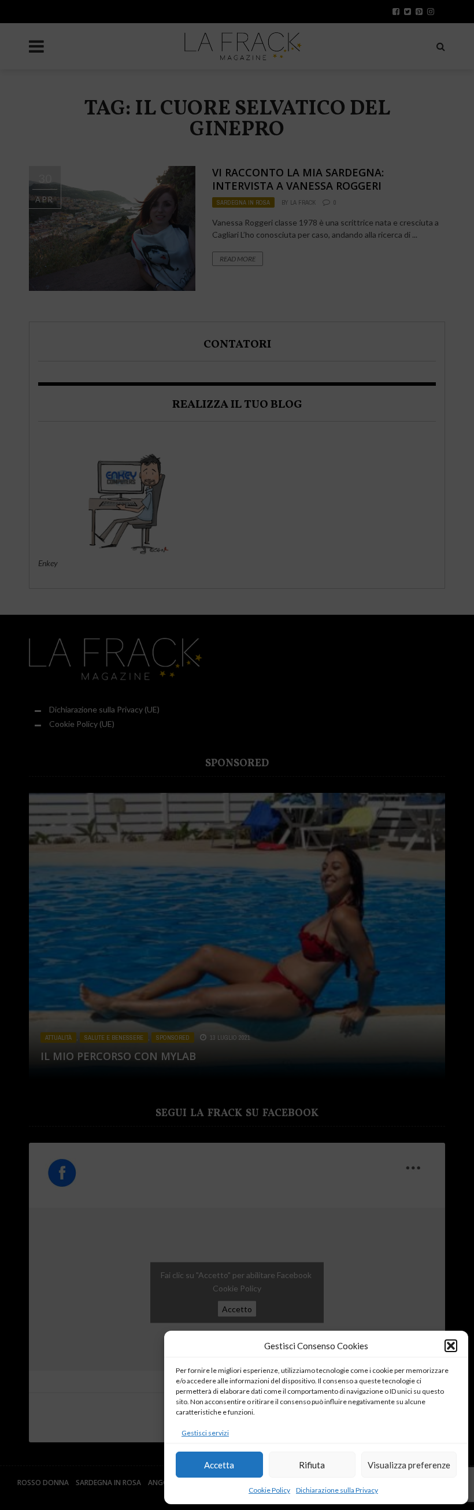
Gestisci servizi (205, 1432)
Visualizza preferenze (409, 1465)
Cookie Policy (269, 1490)
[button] (451, 1346)
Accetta (219, 1465)
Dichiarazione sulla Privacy (337, 1490)
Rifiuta (312, 1465)
